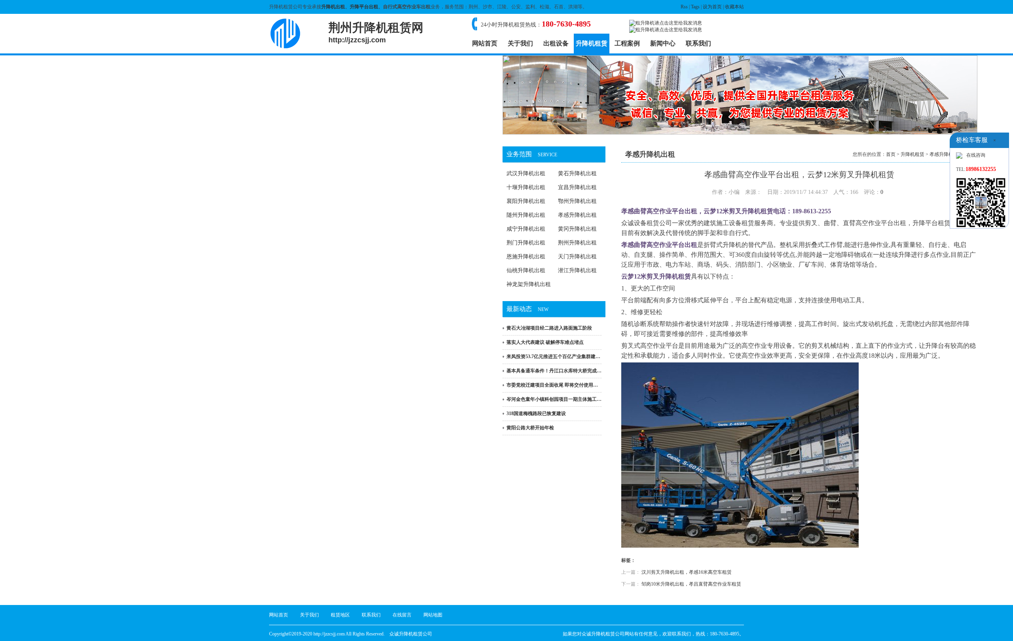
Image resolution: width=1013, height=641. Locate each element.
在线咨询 (975, 155)
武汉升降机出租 (525, 173)
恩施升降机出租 (525, 257)
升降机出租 (333, 6)
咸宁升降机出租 (525, 229)
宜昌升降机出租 (577, 187)
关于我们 (520, 43)
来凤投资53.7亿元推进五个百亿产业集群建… (553, 356)
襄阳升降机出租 (525, 201)
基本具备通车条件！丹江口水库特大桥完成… (553, 371)
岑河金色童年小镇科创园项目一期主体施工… (553, 399)
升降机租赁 (591, 43)
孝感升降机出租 (577, 215)
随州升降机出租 (525, 215)
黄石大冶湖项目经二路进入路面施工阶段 (549, 328)
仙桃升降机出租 (525, 270)
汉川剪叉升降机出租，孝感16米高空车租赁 (686, 572)
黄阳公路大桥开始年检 (530, 427)
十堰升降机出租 (525, 187)
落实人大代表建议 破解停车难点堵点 (545, 342)
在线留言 (402, 615)
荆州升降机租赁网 (375, 32)
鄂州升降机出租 (577, 201)
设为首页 (712, 6)
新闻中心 (662, 43)
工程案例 (627, 43)
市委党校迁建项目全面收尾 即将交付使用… (552, 385)
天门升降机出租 (577, 257)
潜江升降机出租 (577, 270)
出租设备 (556, 43)
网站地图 (432, 615)
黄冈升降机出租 (577, 229)
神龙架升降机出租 (528, 284)
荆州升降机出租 (577, 243)
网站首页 (484, 43)
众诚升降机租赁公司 (410, 634)
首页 (890, 154)
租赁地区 (340, 615)
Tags (695, 6)
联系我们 (698, 43)
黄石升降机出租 (577, 173)
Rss (684, 6)
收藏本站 (734, 6)
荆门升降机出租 (525, 243)
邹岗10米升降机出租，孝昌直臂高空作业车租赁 (691, 584)
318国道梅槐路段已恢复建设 (536, 413)
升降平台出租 (364, 6)
